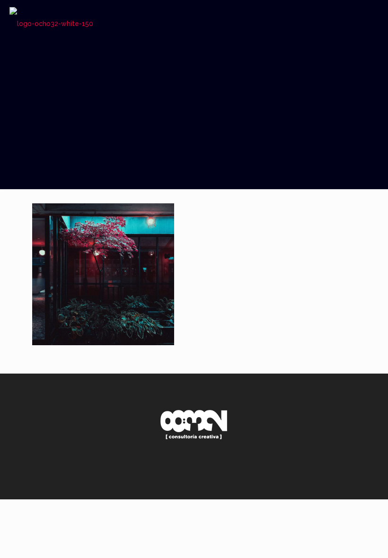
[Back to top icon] (343, 480)
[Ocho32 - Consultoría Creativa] (51, 23)
